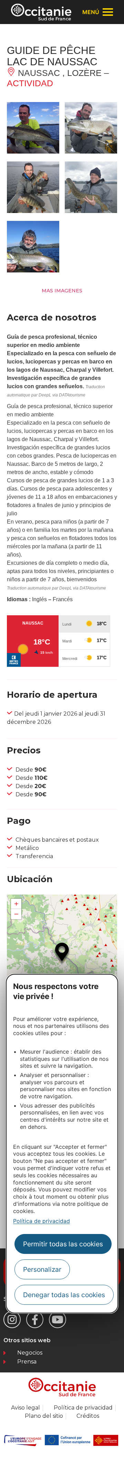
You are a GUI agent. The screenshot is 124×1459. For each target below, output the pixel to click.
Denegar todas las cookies (64, 1295)
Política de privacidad (41, 1220)
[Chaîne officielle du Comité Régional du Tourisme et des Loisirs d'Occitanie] (57, 1319)
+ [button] (16, 903)
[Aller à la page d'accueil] (41, 12)
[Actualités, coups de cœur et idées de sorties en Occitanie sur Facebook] (34, 1319)
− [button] (16, 914)
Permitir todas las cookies (63, 1244)
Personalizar (42, 1269)
